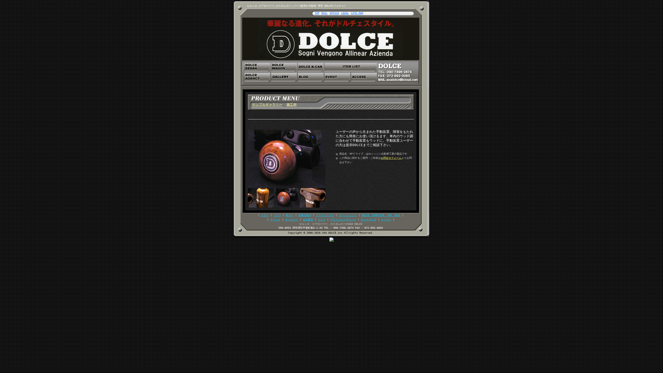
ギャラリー (291, 219)
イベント (275, 219)
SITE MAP (357, 13)
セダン (265, 215)
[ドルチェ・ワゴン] (284, 66)
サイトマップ (368, 219)
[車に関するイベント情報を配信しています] (337, 77)
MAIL (324, 13)
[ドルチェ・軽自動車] (310, 66)
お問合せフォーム (391, 157)
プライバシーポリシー (343, 219)
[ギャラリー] (284, 77)
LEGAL (345, 13)
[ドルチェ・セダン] (257, 66)
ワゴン (277, 215)
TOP (317, 13)
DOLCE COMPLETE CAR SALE (381, 215)
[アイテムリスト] (350, 66)
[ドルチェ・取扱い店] (257, 77)
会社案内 (308, 219)
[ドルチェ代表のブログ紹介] (310, 77)
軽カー (290, 215)
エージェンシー (348, 215)
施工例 (291, 104)
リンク (322, 219)
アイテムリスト (325, 215)
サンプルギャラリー (267, 104)
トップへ (386, 219)
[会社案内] (364, 77)
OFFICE (334, 13)
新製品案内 (304, 215)
